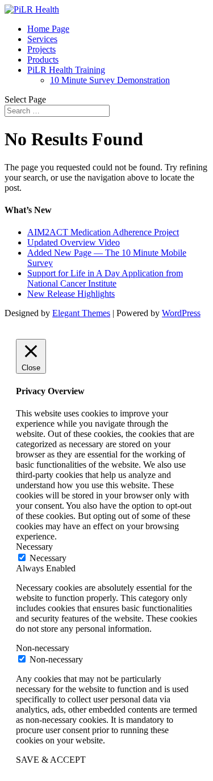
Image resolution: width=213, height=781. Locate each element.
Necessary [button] (34, 546)
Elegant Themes (81, 313)
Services (42, 39)
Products (43, 59)
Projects (41, 49)
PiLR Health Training (66, 70)
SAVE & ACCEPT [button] (51, 759)
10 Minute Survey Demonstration (110, 80)
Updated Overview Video (73, 242)
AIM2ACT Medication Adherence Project (103, 232)
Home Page (48, 29)
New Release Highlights (71, 294)
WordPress (181, 313)
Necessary (48, 558)
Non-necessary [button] (42, 648)
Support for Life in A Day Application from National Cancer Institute (105, 278)
